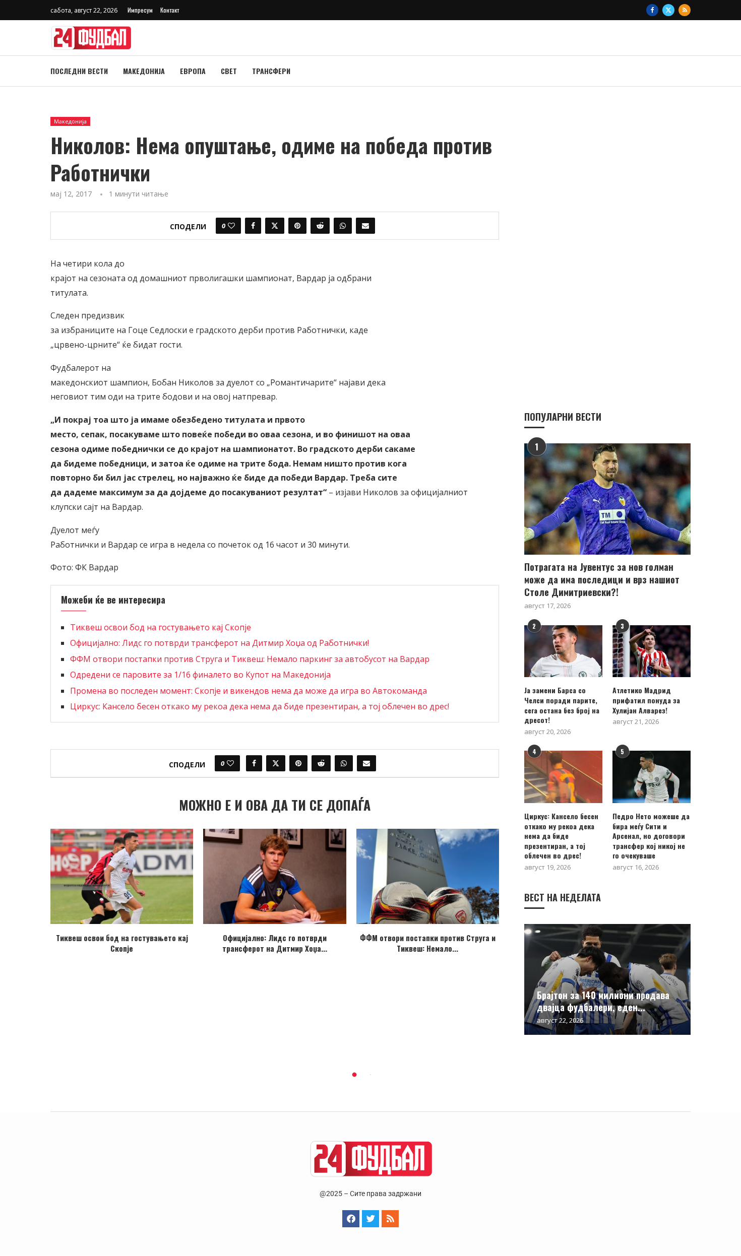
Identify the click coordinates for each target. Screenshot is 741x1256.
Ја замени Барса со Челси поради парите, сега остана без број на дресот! (561, 704)
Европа (193, 70)
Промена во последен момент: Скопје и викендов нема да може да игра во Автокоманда (248, 690)
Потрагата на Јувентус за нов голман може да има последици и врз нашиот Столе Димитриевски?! (602, 580)
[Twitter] (668, 10)
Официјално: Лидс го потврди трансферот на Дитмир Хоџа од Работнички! (219, 642)
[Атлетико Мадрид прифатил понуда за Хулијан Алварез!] (651, 651)
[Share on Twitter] (274, 226)
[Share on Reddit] (320, 226)
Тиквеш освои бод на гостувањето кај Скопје (160, 627)
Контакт (169, 10)
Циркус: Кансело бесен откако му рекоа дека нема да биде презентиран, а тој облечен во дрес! (259, 706)
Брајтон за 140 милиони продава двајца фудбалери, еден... (603, 1001)
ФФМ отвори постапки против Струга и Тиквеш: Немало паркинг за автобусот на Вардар (249, 659)
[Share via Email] (365, 226)
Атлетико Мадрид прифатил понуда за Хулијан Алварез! (646, 700)
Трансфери (271, 70)
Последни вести (79, 70)
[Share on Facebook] (253, 226)
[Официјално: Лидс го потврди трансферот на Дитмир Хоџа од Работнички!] (274, 876)
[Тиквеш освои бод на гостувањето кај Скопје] (121, 876)
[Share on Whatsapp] (343, 226)
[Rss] (684, 10)
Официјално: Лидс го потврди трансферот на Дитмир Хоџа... (274, 943)
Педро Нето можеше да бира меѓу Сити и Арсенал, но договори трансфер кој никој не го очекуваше (651, 836)
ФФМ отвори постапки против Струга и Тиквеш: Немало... (428, 943)
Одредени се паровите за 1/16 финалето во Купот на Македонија (200, 674)
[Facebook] (652, 10)
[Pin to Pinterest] (297, 226)
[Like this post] (231, 226)
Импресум (140, 10)
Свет (229, 70)
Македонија (144, 70)
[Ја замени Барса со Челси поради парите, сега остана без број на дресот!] (563, 651)
